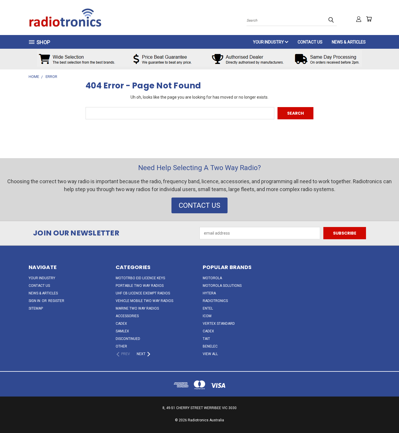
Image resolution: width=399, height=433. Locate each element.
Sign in (35, 301)
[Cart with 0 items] (369, 19)
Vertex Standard (219, 324)
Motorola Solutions (222, 286)
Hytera (209, 293)
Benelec (210, 346)
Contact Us (310, 42)
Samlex (122, 331)
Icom (207, 316)
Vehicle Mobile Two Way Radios (144, 301)
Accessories (127, 316)
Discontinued (128, 339)
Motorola (212, 278)
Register (56, 301)
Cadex (121, 324)
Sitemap (36, 308)
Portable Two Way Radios (140, 286)
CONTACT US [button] (199, 205)
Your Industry (269, 42)
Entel (208, 308)
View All (210, 354)
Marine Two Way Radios (137, 308)
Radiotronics (215, 301)
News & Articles (349, 42)
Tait (206, 339)
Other (121, 346)
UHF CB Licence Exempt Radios (143, 293)
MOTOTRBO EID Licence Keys (140, 278)
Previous (384, 415)
